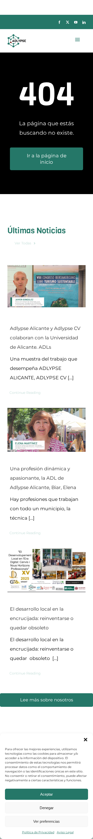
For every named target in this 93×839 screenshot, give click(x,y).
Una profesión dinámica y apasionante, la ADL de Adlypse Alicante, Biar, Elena (43, 478)
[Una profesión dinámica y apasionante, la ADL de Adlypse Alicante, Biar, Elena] (46, 430)
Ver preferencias (46, 821)
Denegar (47, 808)
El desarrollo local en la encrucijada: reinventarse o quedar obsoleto (41, 618)
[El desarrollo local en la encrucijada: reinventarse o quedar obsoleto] (46, 570)
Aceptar (46, 794)
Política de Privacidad (38, 832)
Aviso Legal (65, 832)
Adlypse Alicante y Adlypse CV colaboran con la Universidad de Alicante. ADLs (45, 338)
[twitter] (67, 22)
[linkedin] (84, 22)
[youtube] (75, 22)
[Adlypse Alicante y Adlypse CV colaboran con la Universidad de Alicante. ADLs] (46, 286)
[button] (85, 739)
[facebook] (59, 22)
